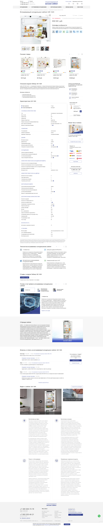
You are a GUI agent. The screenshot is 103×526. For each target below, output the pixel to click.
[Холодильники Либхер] (52, 3)
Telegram (31, 1)
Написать (76, 173)
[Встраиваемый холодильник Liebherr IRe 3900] (76, 63)
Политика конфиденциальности (47, 520)
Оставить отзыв (24, 277)
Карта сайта (70, 520)
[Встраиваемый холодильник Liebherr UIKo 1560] (59, 63)
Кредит (43, 513)
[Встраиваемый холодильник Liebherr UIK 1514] (43, 63)
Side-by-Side (80, 7)
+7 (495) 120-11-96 (75, 169)
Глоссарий (56, 511)
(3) (33, 72)
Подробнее (75, 161)
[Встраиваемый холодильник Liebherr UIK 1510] (27, 63)
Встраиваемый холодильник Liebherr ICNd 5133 (40, 362)
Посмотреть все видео (77, 386)
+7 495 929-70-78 (24, 2)
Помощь (56, 513)
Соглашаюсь (67, 524)
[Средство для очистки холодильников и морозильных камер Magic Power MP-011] (71, 107)
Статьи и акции (68, 1)
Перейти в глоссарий (46, 310)
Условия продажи (57, 520)
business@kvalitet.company (75, 512)
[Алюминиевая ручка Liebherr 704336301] (71, 116)
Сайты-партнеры (58, 517)
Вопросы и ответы (58, 512)
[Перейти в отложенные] (69, 4)
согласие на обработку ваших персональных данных (41, 524)
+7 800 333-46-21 (24, 4)
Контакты (56, 516)
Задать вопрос (75, 360)
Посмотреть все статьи (75, 141)
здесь (39, 359)
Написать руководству (76, 514)
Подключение (44, 512)
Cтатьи (43, 517)
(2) (65, 72)
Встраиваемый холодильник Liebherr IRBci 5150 (42, 353)
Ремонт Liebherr (45, 516)
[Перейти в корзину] (77, 4)
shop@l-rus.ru (71, 509)
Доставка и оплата (45, 511)
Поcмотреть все (75, 363)
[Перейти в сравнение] (73, 4)
